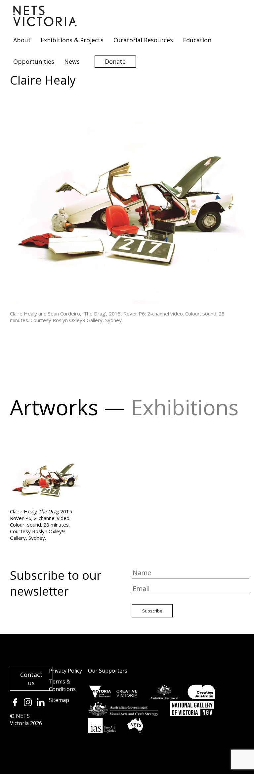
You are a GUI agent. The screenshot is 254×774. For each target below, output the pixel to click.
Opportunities (33, 61)
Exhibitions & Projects (72, 40)
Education (197, 40)
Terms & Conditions (62, 685)
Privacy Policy (65, 670)
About (22, 40)
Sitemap (59, 700)
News (72, 61)
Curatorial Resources (143, 40)
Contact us (31, 679)
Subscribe (152, 611)
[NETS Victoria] (45, 24)
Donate (115, 61)
